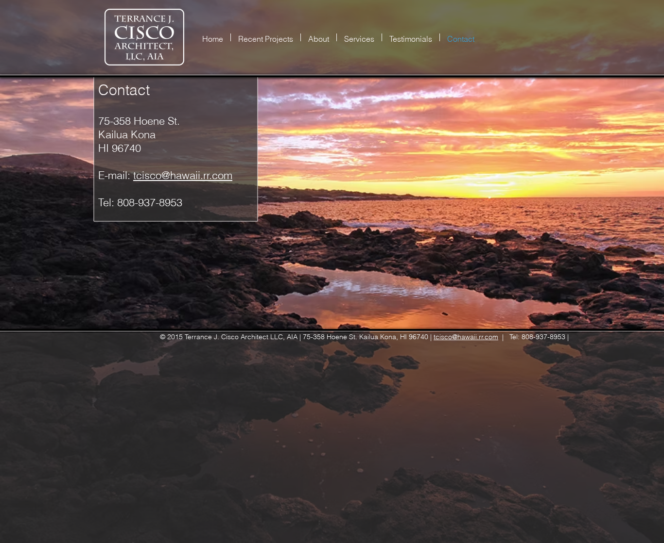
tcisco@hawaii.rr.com (182, 175)
